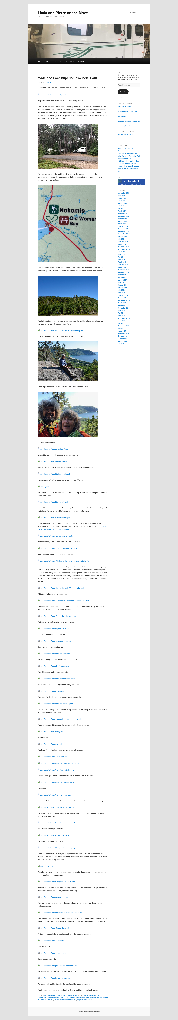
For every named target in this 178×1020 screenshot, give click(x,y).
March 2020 (122, 224)
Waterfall (73, 995)
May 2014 (121, 313)
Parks (55, 995)
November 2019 (123, 231)
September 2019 (124, 234)
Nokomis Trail (94, 997)
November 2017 (123, 272)
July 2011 (121, 344)
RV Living (61, 995)
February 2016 (123, 295)
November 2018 (123, 246)
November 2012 (123, 326)
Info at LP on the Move (125, 135)
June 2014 (121, 310)
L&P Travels (70, 61)
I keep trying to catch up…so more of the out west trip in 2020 (128, 168)
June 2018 (121, 254)
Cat (98, 995)
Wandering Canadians (125, 126)
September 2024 (124, 193)
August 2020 (122, 221)
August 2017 (122, 280)
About (48, 61)
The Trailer (81, 61)
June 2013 (121, 321)
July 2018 (121, 252)
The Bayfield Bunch (124, 106)
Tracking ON (138, 184)
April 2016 (121, 292)
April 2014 (121, 315)
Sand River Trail (70, 1000)
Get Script (124, 184)
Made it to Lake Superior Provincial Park (67, 78)
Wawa (90, 1000)
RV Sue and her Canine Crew (127, 111)
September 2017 (124, 277)
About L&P (58, 61)
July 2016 (121, 290)
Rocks (62, 1000)
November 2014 (123, 305)
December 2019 (123, 229)
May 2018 (121, 257)
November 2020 (123, 216)
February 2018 (123, 264)
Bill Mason (92, 995)
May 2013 (121, 323)
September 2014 (124, 308)
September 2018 (124, 249)
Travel (67, 995)
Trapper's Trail (82, 1000)
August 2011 (122, 341)
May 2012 (121, 328)
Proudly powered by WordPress (89, 1011)
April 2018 (121, 259)
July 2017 (121, 282)
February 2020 (123, 226)
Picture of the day (124, 158)
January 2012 (122, 331)
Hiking (50, 995)
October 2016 (122, 285)
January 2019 (122, 244)
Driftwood (50, 997)
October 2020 (122, 218)
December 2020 (123, 213)
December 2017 (123, 269)
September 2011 (124, 338)
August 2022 (122, 203)
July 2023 (121, 201)
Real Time (130, 184)
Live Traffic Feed (131, 181)
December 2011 (123, 333)
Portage (56, 1000)
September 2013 (124, 318)
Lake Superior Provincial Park (75, 997)
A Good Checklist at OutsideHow (129, 121)
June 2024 (121, 195)
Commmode (42, 997)
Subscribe (123, 92)
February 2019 (123, 241)
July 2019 (121, 239)
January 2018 (122, 267)
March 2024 (122, 198)
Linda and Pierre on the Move (63, 12)
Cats (45, 995)
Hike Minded (122, 116)
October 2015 (122, 298)
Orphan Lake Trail (47, 1000)
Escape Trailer (59, 997)
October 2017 (122, 275)
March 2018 (122, 262)
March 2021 (122, 211)
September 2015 (124, 300)
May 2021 (121, 208)
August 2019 (122, 236)
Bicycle (85, 995)
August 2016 (122, 287)
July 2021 (121, 206)
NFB (87, 997)
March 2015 (122, 303)
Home (40, 61)
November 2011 (123, 336)
